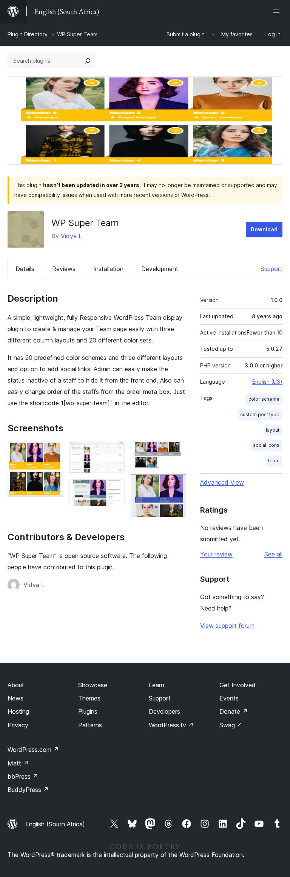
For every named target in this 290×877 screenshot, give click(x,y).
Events (229, 698)
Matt (18, 763)
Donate (233, 711)
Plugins (87, 711)
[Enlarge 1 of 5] (53, 452)
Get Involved (237, 685)
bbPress (23, 776)
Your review (216, 554)
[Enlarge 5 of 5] (176, 484)
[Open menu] (278, 11)
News (15, 698)
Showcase (92, 685)
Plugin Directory (28, 34)
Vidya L (71, 236)
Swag (230, 725)
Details (24, 269)
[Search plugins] (87, 60)
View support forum (227, 625)
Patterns (90, 725)
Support (271, 269)
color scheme (263, 399)
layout (272, 430)
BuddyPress (28, 789)
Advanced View (222, 482)
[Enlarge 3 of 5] (114, 489)
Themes (89, 698)
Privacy (18, 725)
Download (264, 229)
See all (273, 554)
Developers (164, 711)
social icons (266, 445)
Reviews (64, 269)
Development (159, 269)
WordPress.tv (171, 725)
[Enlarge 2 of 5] (114, 452)
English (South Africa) (55, 824)
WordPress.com (33, 749)
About (16, 685)
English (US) (267, 381)
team (273, 460)
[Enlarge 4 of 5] (176, 452)
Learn (156, 685)
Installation (108, 269)
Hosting (18, 711)
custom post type (259, 414)
